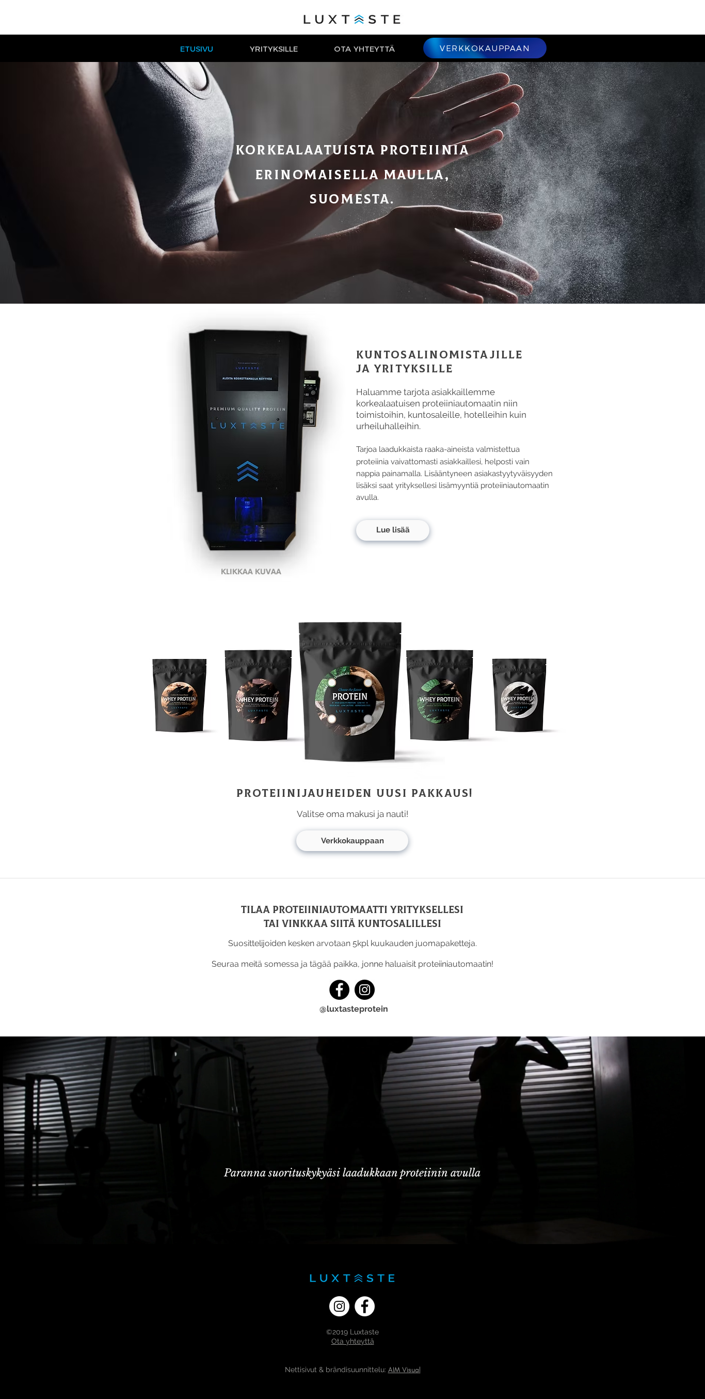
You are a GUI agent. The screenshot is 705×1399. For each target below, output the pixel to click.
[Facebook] (339, 990)
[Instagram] (365, 990)
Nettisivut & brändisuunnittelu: (335, 1369)
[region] (256, 445)
